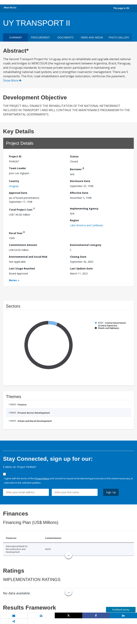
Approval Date (18, 192)
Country (14, 181)
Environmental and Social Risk (28, 256)
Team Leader (17, 168)
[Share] (96, 615)
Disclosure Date (80, 181)
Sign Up (111, 492)
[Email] (13, 615)
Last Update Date (81, 268)
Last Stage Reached (22, 268)
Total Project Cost (22, 209)
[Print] (41, 615)
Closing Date (78, 256)
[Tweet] (68, 615)
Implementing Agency (84, 208)
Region (74, 220)
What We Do (10, 7)
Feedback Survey (120, 609)
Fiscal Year (17, 232)
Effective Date (79, 192)
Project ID (15, 156)
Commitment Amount (23, 245)
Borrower (77, 168)
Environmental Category (85, 245)
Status (74, 156)
